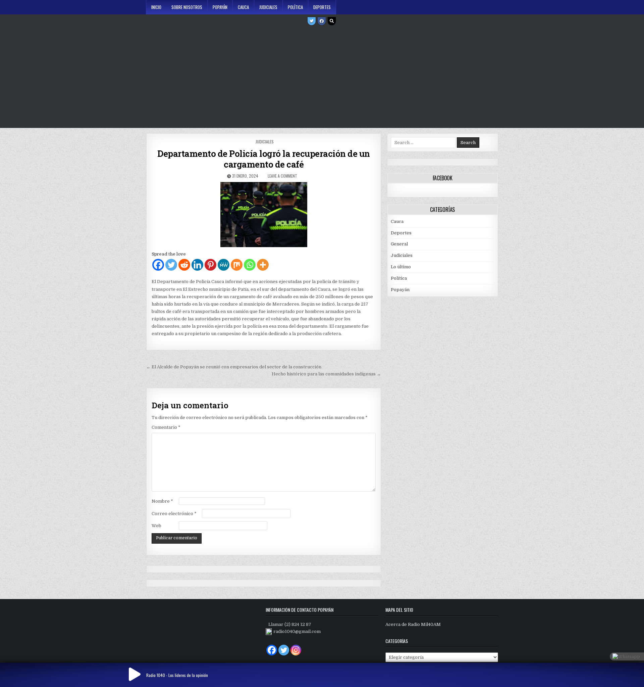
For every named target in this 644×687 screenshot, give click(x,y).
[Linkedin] (197, 265)
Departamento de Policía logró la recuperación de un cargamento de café (263, 159)
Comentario (166, 427)
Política (295, 7)
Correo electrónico (174, 513)
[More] (263, 265)
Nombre (162, 501)
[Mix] (237, 265)
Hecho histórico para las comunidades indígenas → (326, 373)
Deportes (322, 7)
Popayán (220, 7)
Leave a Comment (282, 176)
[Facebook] (322, 21)
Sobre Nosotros (186, 7)
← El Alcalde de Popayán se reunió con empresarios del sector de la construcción (233, 366)
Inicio (156, 7)
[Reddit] (184, 265)
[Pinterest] (210, 265)
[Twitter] (312, 21)
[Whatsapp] (250, 265)
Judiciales (268, 7)
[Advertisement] (322, 78)
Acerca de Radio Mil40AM (413, 624)
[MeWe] (223, 265)
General (399, 243)
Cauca (243, 7)
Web (156, 525)
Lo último (401, 266)
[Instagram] (295, 650)
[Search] (332, 21)
